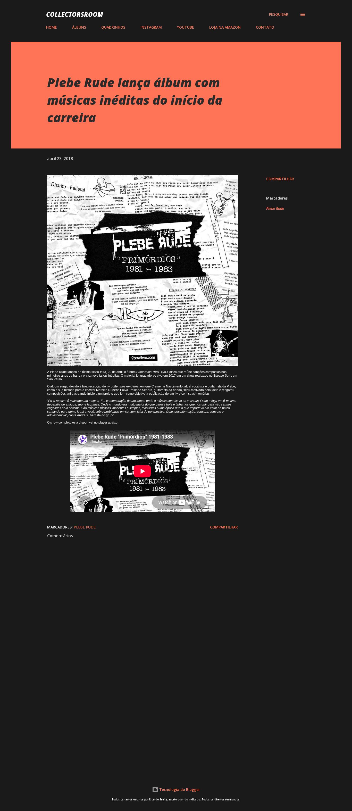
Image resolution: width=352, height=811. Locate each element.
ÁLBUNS (79, 27)
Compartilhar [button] (280, 178)
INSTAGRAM (151, 27)
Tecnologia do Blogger (179, 789)
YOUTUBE (185, 27)
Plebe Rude (275, 208)
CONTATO (265, 27)
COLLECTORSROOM (74, 14)
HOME (51, 27)
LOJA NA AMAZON (225, 27)
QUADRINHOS (113, 27)
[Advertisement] (134, 708)
